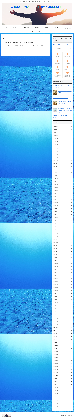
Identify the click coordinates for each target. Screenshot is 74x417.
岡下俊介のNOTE (57, 85)
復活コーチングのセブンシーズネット (61, 44)
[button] (71, 48)
